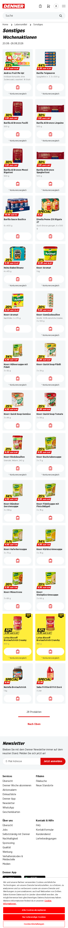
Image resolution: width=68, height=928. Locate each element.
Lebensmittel (21, 25)
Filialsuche (41, 781)
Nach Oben (34, 724)
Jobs (5, 830)
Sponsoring (9, 843)
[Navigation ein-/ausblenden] (64, 6)
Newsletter (9, 803)
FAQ (38, 825)
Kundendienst (43, 834)
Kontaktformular (45, 830)
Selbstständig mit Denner (16, 834)
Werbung (7, 852)
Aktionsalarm (10, 790)
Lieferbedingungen (46, 838)
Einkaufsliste (9, 794)
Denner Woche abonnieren (17, 785)
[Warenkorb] (48, 6)
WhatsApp (8, 807)
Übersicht (8, 781)
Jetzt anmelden (53, 761)
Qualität (7, 847)
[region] (34, 903)
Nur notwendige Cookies (34, 917)
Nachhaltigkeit (10, 838)
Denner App (9, 799)
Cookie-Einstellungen (34, 924)
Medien (6, 864)
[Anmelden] (56, 6)
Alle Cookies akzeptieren (34, 910)
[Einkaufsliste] (40, 6)
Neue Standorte (44, 785)
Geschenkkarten (11, 812)
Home (5, 25)
